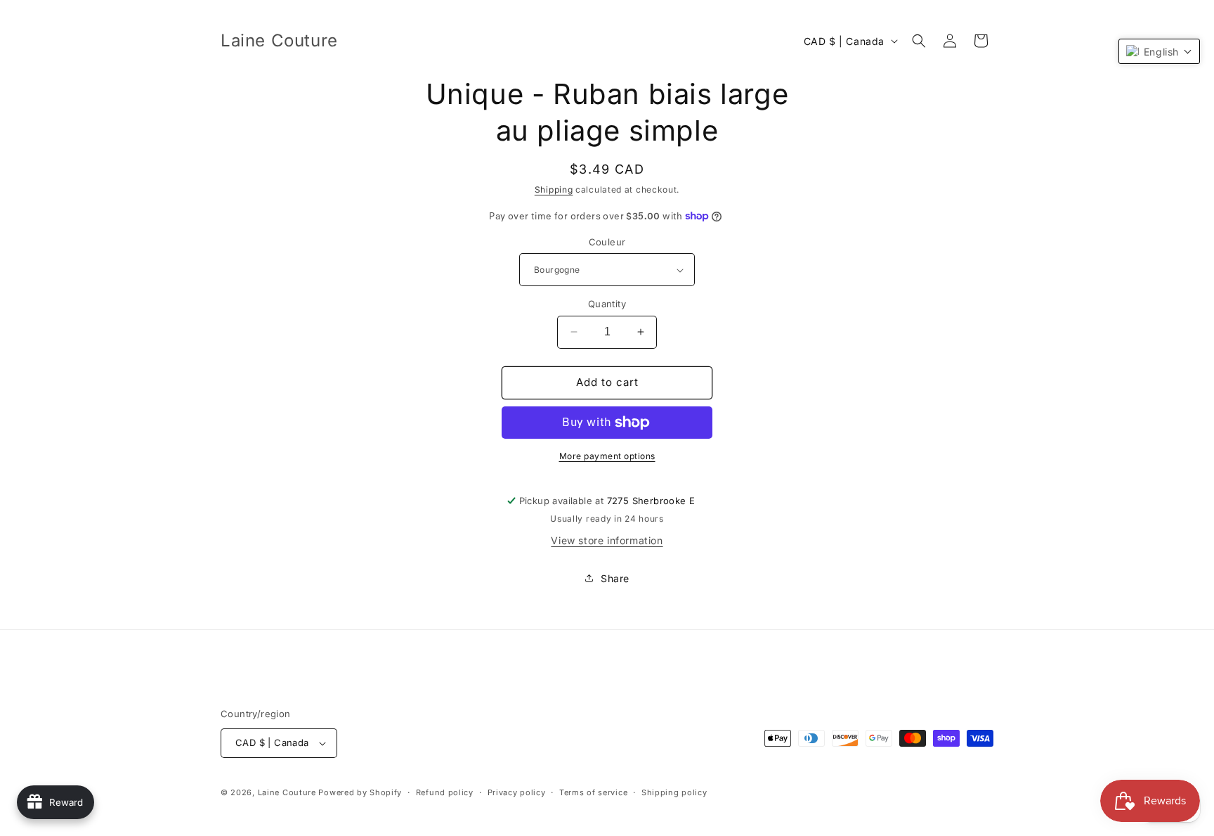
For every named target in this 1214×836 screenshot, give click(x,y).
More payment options (607, 456)
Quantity (607, 303)
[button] (918, 40)
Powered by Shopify (360, 792)
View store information (607, 540)
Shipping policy (674, 792)
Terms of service (593, 792)
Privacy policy (517, 792)
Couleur (607, 241)
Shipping (554, 189)
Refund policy (445, 792)
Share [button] (615, 578)
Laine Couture (287, 792)
